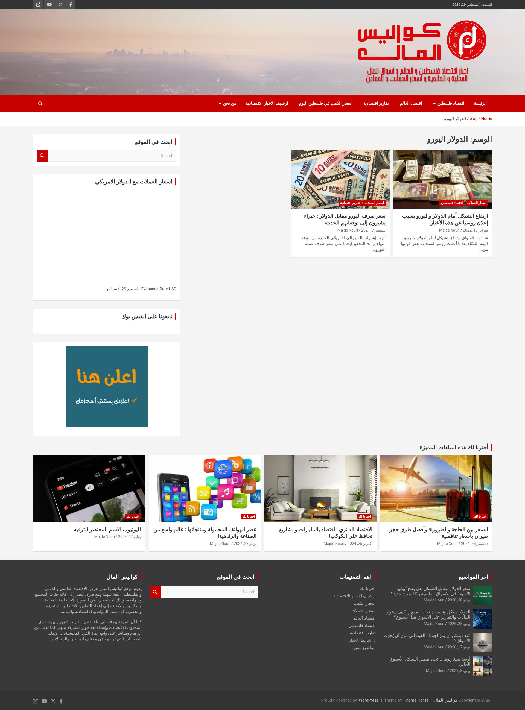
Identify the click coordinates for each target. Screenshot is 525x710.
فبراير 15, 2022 (475, 230)
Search (42, 156)
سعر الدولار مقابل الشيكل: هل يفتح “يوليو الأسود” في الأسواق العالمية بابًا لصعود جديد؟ (430, 591)
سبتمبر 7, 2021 (373, 230)
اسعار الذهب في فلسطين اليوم (325, 103)
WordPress (369, 700)
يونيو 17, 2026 (459, 647)
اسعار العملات (476, 203)
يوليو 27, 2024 (129, 536)
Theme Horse (416, 700)
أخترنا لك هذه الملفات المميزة (454, 447)
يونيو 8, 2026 (460, 670)
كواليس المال (445, 700)
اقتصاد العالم (411, 103)
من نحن (229, 103)
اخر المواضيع (473, 577)
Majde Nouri (449, 230)
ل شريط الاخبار (362, 640)
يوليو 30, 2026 (459, 600)
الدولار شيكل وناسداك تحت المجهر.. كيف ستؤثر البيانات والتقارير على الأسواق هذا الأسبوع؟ (428, 614)
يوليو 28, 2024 (245, 543)
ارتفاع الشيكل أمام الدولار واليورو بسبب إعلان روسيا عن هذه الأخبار (445, 219)
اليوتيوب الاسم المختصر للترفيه (107, 529)
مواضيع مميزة (363, 647)
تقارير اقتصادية (376, 103)
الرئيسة (480, 103)
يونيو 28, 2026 (459, 623)
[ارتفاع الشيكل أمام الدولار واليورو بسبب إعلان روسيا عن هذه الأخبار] (442, 179)
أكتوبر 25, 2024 (360, 543)
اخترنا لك (480, 516)
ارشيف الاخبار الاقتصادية (267, 103)
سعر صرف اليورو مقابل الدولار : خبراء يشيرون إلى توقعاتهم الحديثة (345, 219)
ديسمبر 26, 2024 (474, 543)
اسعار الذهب (364, 603)
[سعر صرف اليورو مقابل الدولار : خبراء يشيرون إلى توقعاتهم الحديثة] (340, 179)
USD (172, 289)
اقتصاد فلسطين (451, 103)
